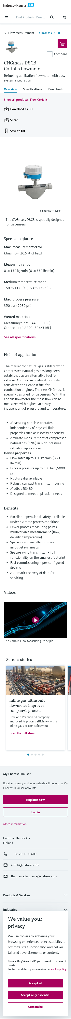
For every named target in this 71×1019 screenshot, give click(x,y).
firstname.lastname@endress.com (34, 876)
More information (15, 824)
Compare (60, 54)
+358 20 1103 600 (23, 854)
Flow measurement (21, 33)
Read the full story (22, 733)
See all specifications (20, 337)
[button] (35, 799)
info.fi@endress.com (25, 865)
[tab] (12, 89)
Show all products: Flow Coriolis (26, 99)
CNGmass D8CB (49, 33)
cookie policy (58, 969)
